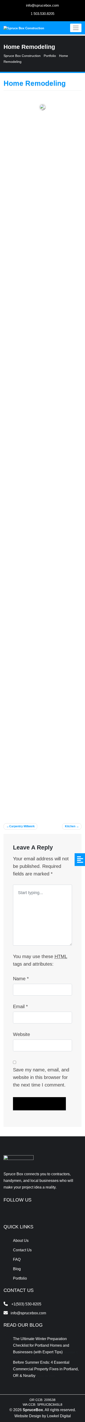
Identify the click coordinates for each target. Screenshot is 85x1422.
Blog (17, 1269)
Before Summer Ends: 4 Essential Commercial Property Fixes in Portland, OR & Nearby (46, 1369)
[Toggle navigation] (75, 28)
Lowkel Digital (59, 1416)
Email (20, 1006)
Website (21, 1034)
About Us (21, 1241)
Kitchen (70, 826)
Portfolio (20, 1278)
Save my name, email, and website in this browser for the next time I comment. (41, 1077)
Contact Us (22, 1250)
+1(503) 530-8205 (26, 1304)
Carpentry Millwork (22, 826)
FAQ (17, 1259)
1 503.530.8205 (42, 14)
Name (21, 978)
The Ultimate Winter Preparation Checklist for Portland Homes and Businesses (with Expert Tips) (41, 1345)
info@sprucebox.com (42, 5)
